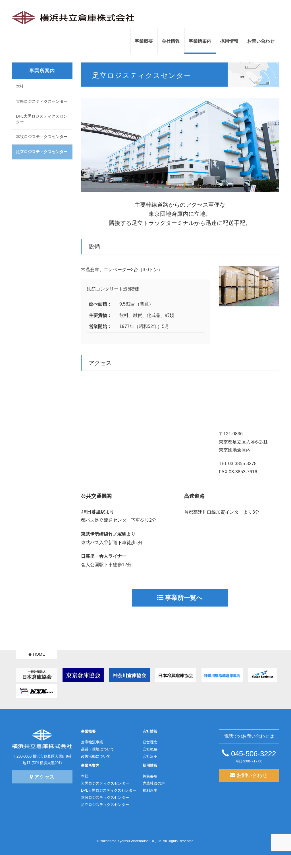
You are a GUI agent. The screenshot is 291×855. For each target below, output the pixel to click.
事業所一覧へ (183, 597)
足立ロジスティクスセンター (42, 151)
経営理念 (150, 742)
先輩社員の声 (154, 783)
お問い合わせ (251, 775)
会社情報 (150, 731)
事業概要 (88, 731)
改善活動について (96, 756)
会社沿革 (150, 756)
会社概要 (150, 749)
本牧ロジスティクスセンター (42, 136)
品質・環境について (97, 749)
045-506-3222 (252, 753)
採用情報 (150, 766)
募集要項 (150, 776)
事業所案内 (90, 766)
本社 (20, 86)
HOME (38, 654)
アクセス (44, 777)
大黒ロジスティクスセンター (42, 101)
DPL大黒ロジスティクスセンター (41, 119)
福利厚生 (150, 791)
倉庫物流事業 (92, 742)
